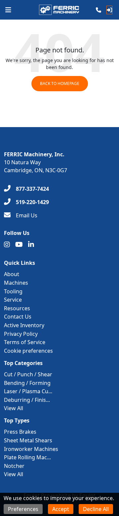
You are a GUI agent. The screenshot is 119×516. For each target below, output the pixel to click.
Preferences (23, 509)
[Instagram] (7, 245)
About (11, 274)
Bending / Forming (27, 383)
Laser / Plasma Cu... (28, 391)
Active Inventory (24, 325)
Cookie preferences (28, 350)
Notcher (14, 466)
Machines (16, 282)
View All (13, 408)
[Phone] (98, 10)
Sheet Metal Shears (28, 440)
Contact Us (17, 316)
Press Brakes (20, 431)
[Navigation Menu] (8, 10)
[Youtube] (19, 245)
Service (13, 299)
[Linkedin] (31, 245)
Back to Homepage (59, 83)
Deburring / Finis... (27, 400)
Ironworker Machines (31, 449)
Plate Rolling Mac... (27, 457)
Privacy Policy (21, 333)
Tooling (13, 291)
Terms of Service (24, 342)
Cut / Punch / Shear (28, 374)
